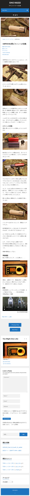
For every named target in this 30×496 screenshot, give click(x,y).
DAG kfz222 (15, 2)
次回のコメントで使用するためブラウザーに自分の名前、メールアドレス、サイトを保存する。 (15, 413)
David (17, 469)
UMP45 (5, 316)
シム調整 (10, 316)
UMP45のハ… (12, 359)
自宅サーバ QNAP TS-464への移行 (12, 450)
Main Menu (4, 10)
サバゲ (7, 39)
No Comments (7, 52)
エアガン (12, 39)
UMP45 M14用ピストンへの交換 (14, 44)
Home (4, 39)
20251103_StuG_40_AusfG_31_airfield (12, 447)
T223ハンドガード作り (8, 463)
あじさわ (5, 48)
